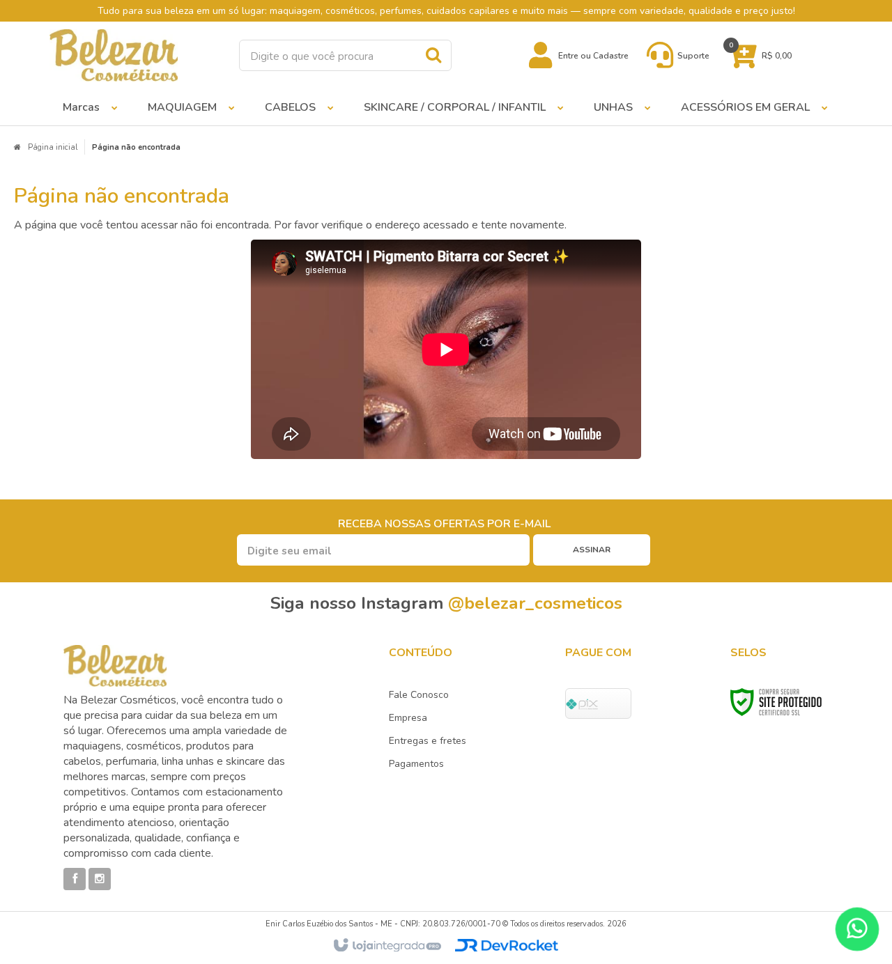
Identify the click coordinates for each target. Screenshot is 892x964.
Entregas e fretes (427, 740)
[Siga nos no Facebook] (74, 879)
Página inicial (52, 147)
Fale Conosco (419, 694)
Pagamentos (416, 763)
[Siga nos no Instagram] (100, 879)
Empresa (408, 717)
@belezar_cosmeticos (535, 603)
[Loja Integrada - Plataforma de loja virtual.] (386, 946)
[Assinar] (591, 550)
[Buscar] (433, 54)
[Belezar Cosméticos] (113, 55)
